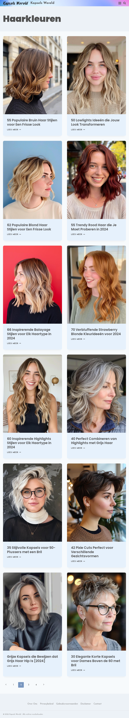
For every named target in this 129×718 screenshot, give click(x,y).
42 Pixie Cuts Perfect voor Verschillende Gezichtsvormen (92, 551)
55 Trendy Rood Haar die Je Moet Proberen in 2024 (94, 227)
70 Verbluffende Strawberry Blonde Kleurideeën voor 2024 (96, 331)
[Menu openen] (119, 3)
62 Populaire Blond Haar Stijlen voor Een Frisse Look (29, 227)
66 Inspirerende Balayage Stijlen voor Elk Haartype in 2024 (29, 333)
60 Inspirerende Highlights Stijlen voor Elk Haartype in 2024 (29, 443)
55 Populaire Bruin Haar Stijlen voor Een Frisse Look (32, 122)
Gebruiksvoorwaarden (67, 704)
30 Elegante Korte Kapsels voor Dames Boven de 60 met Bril (95, 660)
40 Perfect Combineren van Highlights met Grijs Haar (94, 440)
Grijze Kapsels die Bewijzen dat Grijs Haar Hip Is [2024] (32, 658)
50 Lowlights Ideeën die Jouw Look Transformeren (95, 122)
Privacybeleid (46, 704)
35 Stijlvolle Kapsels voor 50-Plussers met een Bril (31, 549)
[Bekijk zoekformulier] (124, 3)
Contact (98, 704)
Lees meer (14, 130)
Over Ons (32, 704)
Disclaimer (85, 704)
